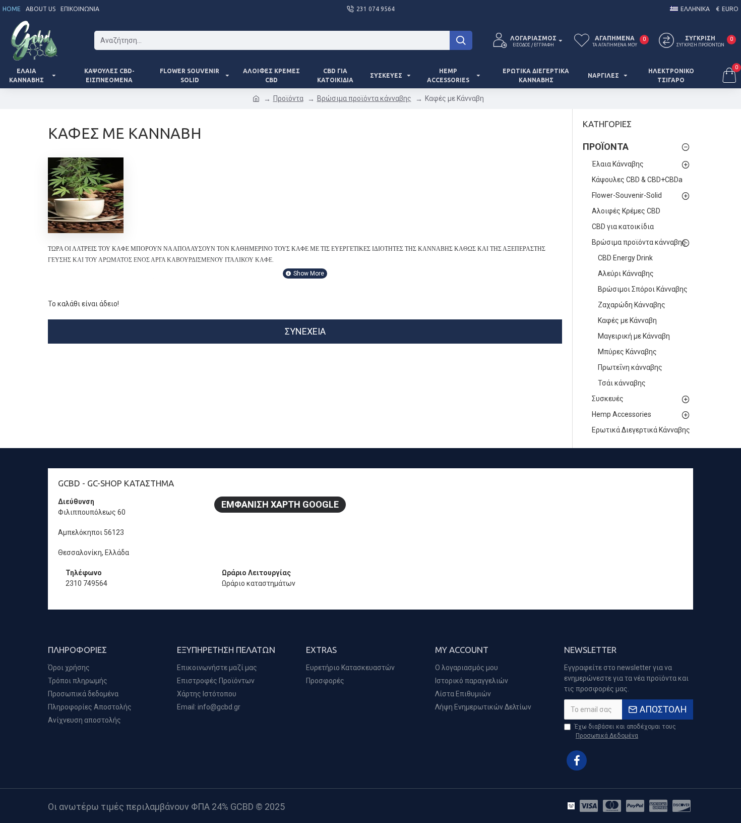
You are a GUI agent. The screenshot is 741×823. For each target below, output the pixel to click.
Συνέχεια (305, 331)
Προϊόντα (288, 98)
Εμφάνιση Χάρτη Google (280, 504)
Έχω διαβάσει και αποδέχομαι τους (625, 731)
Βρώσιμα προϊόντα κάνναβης (364, 98)
